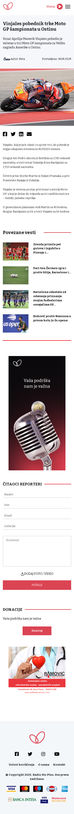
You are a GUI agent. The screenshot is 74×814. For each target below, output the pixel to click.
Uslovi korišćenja (21, 764)
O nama (43, 764)
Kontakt (59, 764)
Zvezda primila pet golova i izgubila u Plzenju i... (47, 248)
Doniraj (37, 630)
